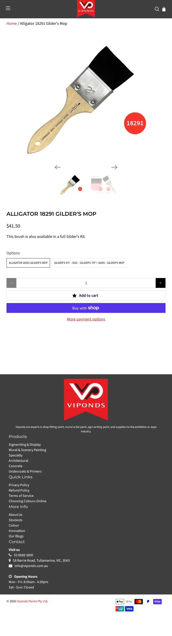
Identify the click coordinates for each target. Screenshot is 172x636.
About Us (15, 514)
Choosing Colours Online (27, 501)
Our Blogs (16, 536)
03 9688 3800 (23, 555)
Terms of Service (21, 495)
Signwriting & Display (25, 444)
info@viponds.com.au (31, 565)
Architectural (18, 460)
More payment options (86, 319)
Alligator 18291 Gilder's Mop (28, 263)
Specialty (15, 455)
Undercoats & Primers (25, 471)
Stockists (15, 520)
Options (13, 253)
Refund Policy (19, 490)
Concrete (15, 466)
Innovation (17, 530)
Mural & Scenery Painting (27, 450)
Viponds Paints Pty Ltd (32, 601)
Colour (14, 525)
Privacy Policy (19, 485)
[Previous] (57, 167)
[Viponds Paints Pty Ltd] (86, 8)
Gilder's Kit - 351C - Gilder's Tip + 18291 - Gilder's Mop (89, 263)
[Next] (114, 167)
